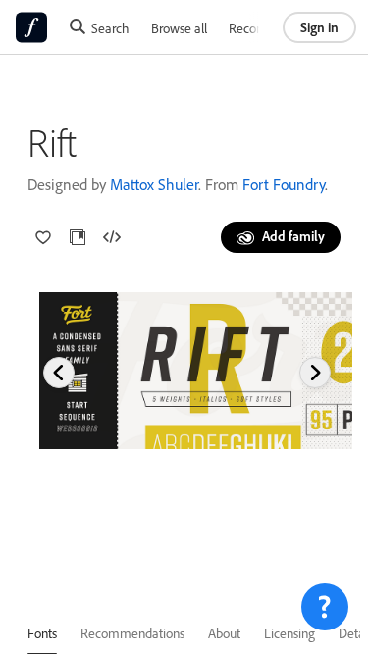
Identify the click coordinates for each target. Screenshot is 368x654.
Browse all (179, 28)
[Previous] (59, 372)
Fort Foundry (283, 184)
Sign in (319, 27)
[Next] (315, 372)
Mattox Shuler (154, 184)
